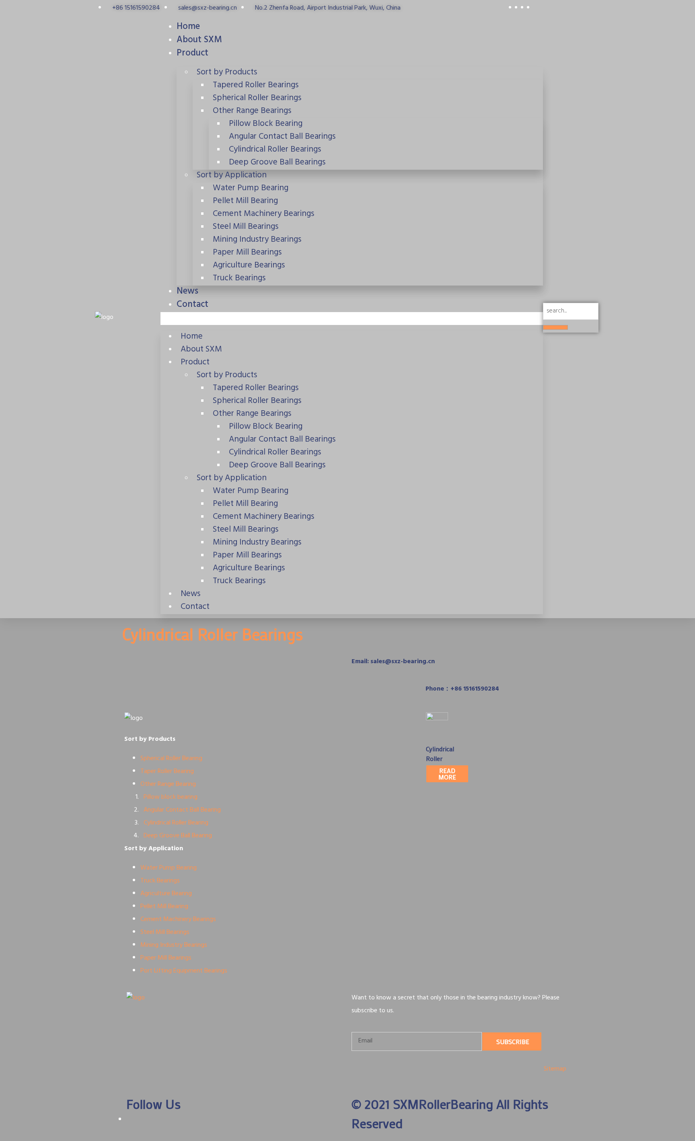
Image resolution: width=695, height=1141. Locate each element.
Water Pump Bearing (168, 868)
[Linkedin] (383, 632)
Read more (447, 773)
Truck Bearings (239, 279)
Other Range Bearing (168, 785)
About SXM (199, 40)
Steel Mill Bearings (164, 933)
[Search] (555, 327)
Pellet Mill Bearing (164, 907)
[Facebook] (362, 632)
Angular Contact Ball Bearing (181, 810)
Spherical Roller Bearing (171, 759)
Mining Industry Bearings (173, 946)
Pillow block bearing (170, 798)
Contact (192, 305)
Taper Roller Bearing (167, 772)
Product (192, 53)
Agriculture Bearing (166, 894)
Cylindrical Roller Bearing (176, 823)
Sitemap (555, 1069)
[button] (351, 318)
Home (188, 27)
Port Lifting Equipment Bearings (183, 971)
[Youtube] (405, 632)
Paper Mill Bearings (165, 958)
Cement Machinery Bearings (178, 920)
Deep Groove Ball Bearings (277, 163)
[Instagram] (427, 632)
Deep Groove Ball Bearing (177, 836)
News (187, 292)
